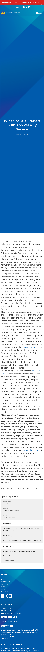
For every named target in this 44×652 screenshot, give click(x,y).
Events (3, 589)
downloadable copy (31, 450)
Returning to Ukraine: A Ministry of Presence (19, 551)
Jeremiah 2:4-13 (31, 347)
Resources (5, 584)
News (3, 587)
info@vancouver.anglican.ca (11, 613)
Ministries (5, 582)
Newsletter (5, 592)
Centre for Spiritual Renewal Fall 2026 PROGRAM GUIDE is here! (21, 529)
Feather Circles (8, 556)
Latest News (6, 523)
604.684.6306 (6, 609)
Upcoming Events (9, 496)
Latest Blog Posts (9, 546)
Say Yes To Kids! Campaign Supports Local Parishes (22, 540)
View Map (4, 638)
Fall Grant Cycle (8, 535)
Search (18, 7)
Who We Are (6, 579)
